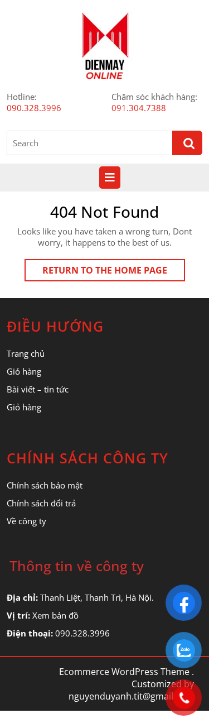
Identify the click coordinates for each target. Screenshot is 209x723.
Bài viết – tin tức (38, 389)
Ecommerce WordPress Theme (124, 671)
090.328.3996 (34, 107)
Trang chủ (26, 353)
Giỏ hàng (24, 371)
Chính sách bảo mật (44, 485)
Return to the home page (113, 272)
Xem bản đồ (55, 615)
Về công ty (26, 520)
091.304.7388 (138, 107)
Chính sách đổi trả (41, 503)
